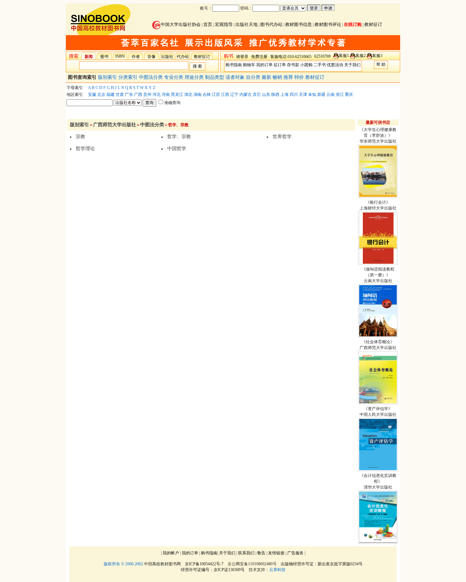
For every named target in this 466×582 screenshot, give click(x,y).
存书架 (293, 64)
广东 (129, 94)
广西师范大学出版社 (114, 124)
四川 (294, 94)
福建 (110, 94)
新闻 (89, 56)
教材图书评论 (328, 24)
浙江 (340, 94)
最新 (267, 77)
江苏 (216, 94)
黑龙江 (177, 94)
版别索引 (108, 77)
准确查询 (172, 102)
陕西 (275, 94)
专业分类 (174, 77)
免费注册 (259, 56)
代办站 (183, 56)
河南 (166, 94)
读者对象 (235, 77)
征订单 (280, 64)
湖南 (197, 94)
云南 (330, 94)
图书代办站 (271, 24)
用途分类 (195, 77)
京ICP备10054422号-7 (204, 564)
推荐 (288, 77)
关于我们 (352, 64)
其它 (257, 94)
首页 (207, 24)
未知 (312, 94)
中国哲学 (176, 148)
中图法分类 (151, 77)
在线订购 (353, 24)
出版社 (167, 56)
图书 (104, 56)
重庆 (349, 94)
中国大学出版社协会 (181, 24)
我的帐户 (171, 553)
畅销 (278, 77)
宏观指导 (224, 24)
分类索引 (128, 77)
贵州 (147, 94)
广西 (138, 94)
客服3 (377, 55)
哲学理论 (85, 148)
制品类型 (215, 77)
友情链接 (276, 553)
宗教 (80, 136)
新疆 (321, 94)
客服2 (360, 55)
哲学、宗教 (179, 136)
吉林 (207, 94)
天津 (303, 94)
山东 (266, 94)
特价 (299, 77)
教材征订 (373, 24)
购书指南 (233, 64)
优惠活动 (335, 64)
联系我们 (246, 553)
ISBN (120, 56)
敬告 (261, 553)
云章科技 (277, 569)
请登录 (242, 56)
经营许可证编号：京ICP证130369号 (213, 569)
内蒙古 (245, 94)
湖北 (188, 94)
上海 (284, 94)
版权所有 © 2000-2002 (123, 564)
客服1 (344, 55)
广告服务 (295, 553)
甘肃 (120, 94)
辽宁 (234, 94)
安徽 (92, 94)
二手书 (320, 64)
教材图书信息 (298, 24)
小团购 (306, 64)
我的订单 (264, 64)
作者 (136, 56)
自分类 (254, 77)
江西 (225, 94)
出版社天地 (246, 24)
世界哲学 (282, 136)
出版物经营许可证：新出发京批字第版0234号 (322, 564)
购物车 (249, 64)
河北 (156, 94)
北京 (101, 94)
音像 (151, 56)
